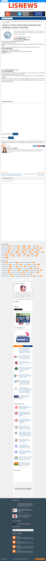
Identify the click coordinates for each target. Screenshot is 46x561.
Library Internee (4, 272)
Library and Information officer (31, 272)
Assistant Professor (5, 264)
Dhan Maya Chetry (19, 557)
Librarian (34, 268)
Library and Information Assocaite (16, 21)
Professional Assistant (5, 274)
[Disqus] (23, 198)
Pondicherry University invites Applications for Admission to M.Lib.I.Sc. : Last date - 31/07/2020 (25, 427)
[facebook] (38, 1)
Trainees (38, 276)
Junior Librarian (15, 268)
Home (3, 21)
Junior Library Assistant (25, 268)
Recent (18, 346)
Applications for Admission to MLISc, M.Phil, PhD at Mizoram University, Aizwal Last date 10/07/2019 (25, 458)
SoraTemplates (7, 557)
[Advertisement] (23, 61)
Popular (28, 346)
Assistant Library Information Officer (25, 262)
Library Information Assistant (34, 270)
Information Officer (30, 266)
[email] (42, 1)
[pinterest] (44, 1)
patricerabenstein (19, 550)
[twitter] (39, 1)
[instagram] (41, 1)
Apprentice (3, 262)
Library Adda (18, 545)
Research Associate (26, 274)
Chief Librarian (25, 264)
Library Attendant (14, 270)
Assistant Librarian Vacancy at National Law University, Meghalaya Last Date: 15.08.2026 (25, 375)
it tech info (18, 536)
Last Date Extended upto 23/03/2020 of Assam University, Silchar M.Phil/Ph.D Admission (25, 446)
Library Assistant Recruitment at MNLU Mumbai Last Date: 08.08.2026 (25, 397)
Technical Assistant (29, 276)
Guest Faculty (21, 266)
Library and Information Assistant (16, 272)
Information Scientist (5, 268)
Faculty (14, 266)
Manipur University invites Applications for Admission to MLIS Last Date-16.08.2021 (25, 407)
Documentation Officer (5, 266)
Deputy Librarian (34, 264)
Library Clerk (23, 270)
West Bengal (3, 257)
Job (6, 21)
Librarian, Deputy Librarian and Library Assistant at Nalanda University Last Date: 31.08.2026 (24, 357)
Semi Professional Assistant (6, 276)
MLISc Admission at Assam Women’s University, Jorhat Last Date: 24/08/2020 (24, 440)
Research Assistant (16, 274)
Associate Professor (16, 264)
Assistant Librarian (12, 262)
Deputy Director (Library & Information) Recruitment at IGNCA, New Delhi (25, 363)
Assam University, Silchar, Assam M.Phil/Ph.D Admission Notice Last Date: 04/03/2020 (25, 452)
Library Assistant (4, 270)
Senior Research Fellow (19, 276)
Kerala (9, 21)
